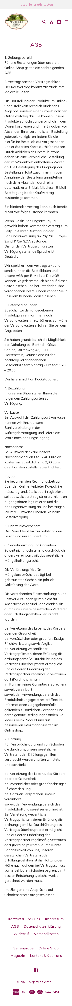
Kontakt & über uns (24, 919)
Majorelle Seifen (40, 982)
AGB (15, 926)
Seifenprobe (23, 948)
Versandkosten (46, 933)
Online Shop (49, 948)
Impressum (54, 919)
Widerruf (21, 933)
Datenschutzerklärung (42, 926)
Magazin (17, 955)
